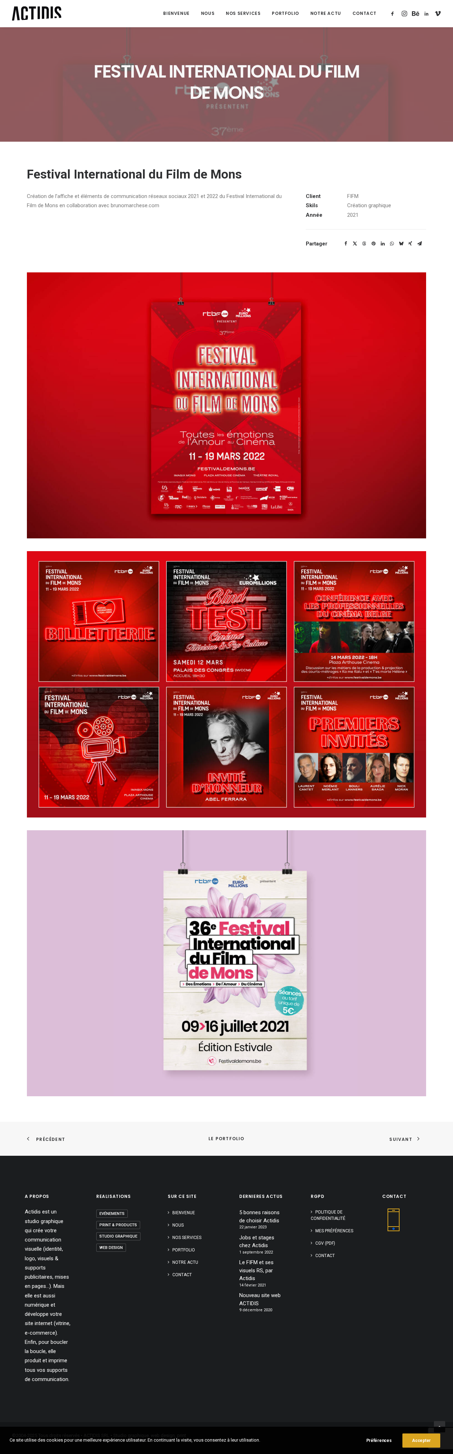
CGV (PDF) (325, 1243)
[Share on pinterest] (373, 243)
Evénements (112, 1213)
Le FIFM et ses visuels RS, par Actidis (256, 1270)
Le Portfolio (226, 1139)
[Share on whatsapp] (392, 243)
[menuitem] (176, 13)
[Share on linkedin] (382, 243)
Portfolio (285, 13)
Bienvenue (176, 13)
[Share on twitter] (355, 243)
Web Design (111, 1247)
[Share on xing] (410, 243)
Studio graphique (118, 1236)
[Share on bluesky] (401, 243)
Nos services (243, 13)
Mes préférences (334, 1230)
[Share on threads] (364, 243)
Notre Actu (325, 13)
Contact (364, 13)
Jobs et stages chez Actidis (256, 1241)
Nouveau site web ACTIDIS (260, 1299)
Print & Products (118, 1225)
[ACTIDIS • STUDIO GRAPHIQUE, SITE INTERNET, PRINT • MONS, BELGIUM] (36, 13)
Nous (207, 13)
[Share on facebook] (346, 243)
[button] (393, 13)
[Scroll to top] (439, 1426)
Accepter (421, 1440)
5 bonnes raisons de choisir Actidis (259, 1216)
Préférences (379, 1440)
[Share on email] (419, 243)
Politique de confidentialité (328, 1215)
